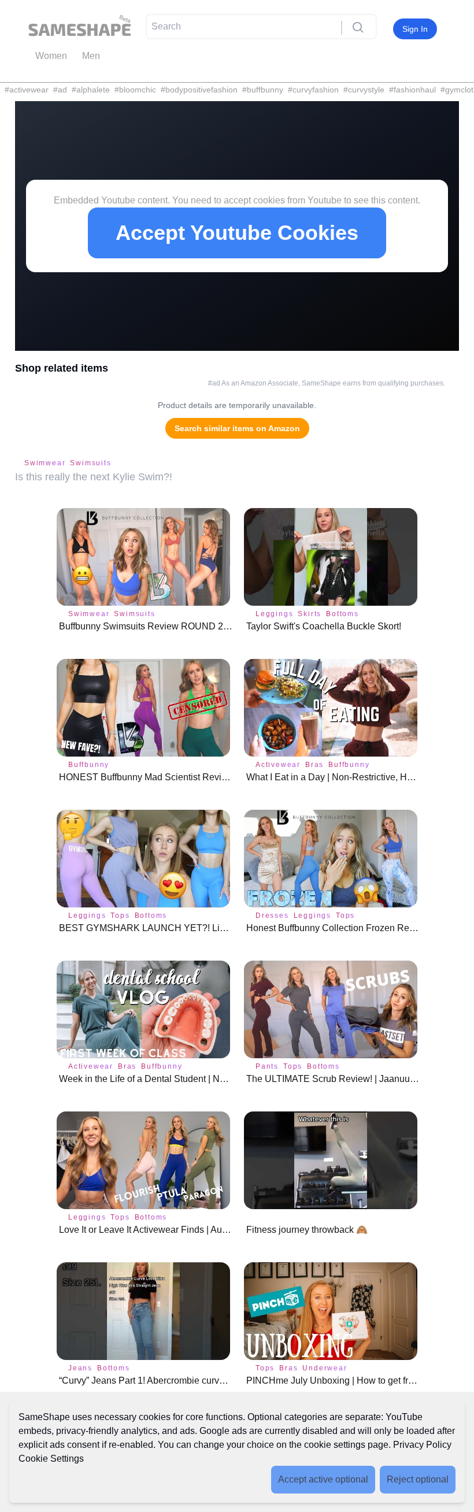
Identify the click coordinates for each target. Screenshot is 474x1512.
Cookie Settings (51, 1458)
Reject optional (418, 1479)
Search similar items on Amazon (237, 428)
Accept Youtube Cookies (237, 232)
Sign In (415, 29)
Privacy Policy (422, 1445)
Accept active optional (323, 1479)
